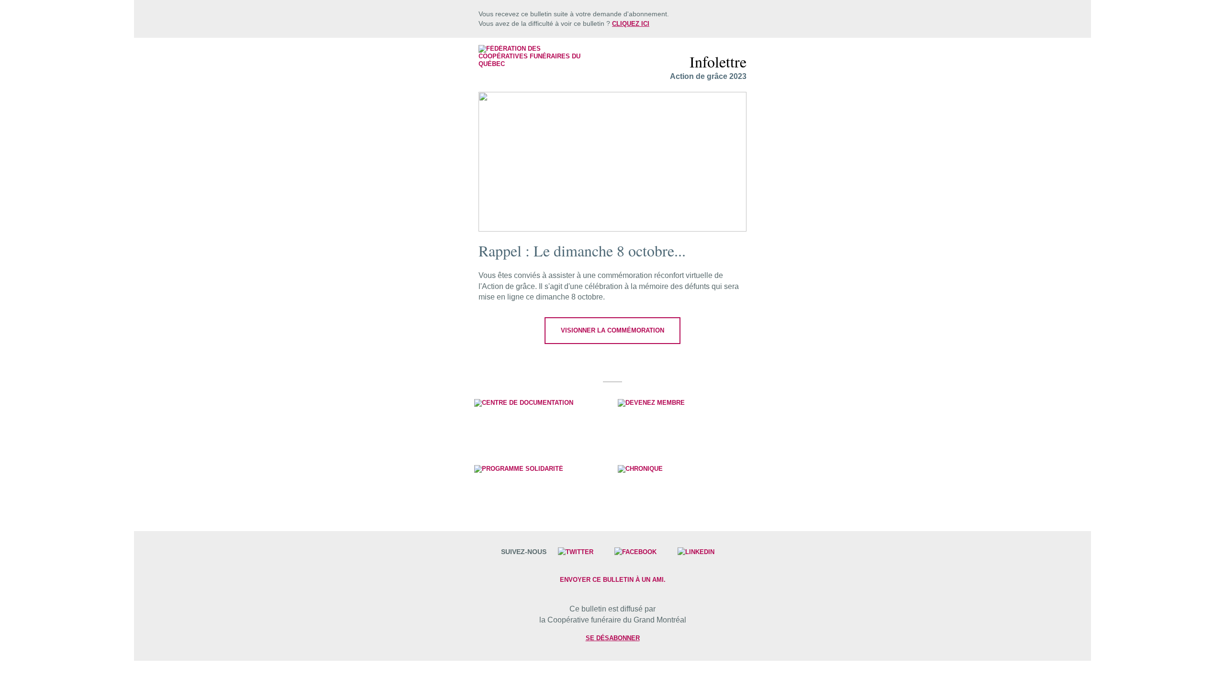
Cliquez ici (630, 23)
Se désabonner (613, 638)
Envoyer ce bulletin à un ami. (613, 579)
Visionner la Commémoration (612, 330)
